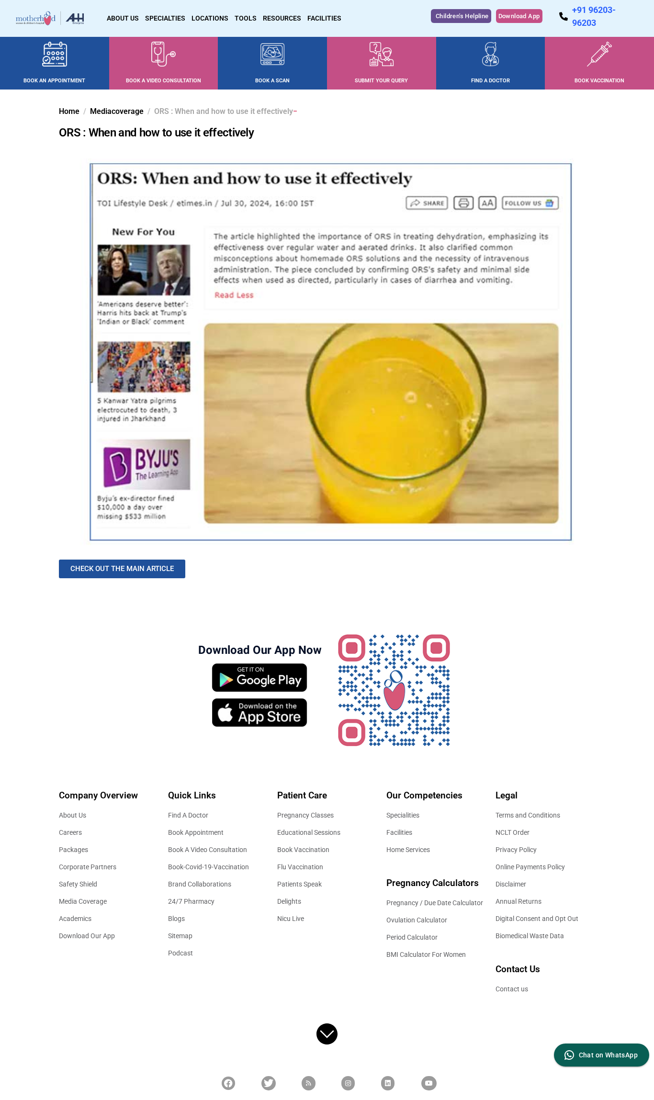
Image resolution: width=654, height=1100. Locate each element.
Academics (75, 918)
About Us (72, 815)
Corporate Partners (87, 867)
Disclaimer (511, 884)
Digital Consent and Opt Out (537, 918)
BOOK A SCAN (272, 81)
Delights (289, 901)
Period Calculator (412, 937)
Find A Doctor (188, 815)
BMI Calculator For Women (426, 954)
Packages (73, 849)
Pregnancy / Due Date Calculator (434, 903)
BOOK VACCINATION (599, 81)
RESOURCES (282, 18)
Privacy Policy (516, 849)
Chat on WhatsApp (608, 1055)
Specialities (402, 815)
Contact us (512, 989)
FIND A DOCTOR (490, 81)
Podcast (180, 953)
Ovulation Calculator (416, 920)
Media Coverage (83, 901)
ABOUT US (123, 18)
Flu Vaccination (300, 867)
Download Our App (87, 936)
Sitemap (180, 936)
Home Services (408, 849)
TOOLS (246, 18)
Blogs (176, 918)
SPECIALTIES (165, 18)
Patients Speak (299, 884)
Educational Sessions (308, 832)
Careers (70, 832)
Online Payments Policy (530, 867)
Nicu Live (290, 918)
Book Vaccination (303, 849)
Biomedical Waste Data (530, 936)
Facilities (399, 832)
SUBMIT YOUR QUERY (381, 81)
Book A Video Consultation (207, 849)
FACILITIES (324, 18)
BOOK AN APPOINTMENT (54, 81)
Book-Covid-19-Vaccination (208, 867)
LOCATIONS (210, 18)
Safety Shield (78, 884)
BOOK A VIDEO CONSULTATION (163, 81)
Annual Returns (518, 901)
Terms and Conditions (528, 815)
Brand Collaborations (199, 884)
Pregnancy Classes (305, 815)
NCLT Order (513, 832)
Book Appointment (196, 832)
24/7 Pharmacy (191, 901)
